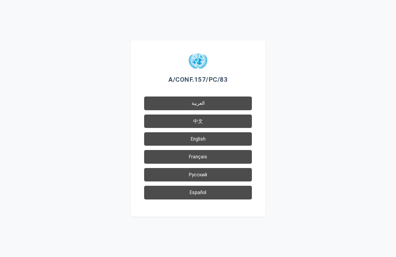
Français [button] (198, 156)
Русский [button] (198, 174)
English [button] (198, 139)
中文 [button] (198, 121)
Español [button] (198, 192)
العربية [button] (198, 103)
